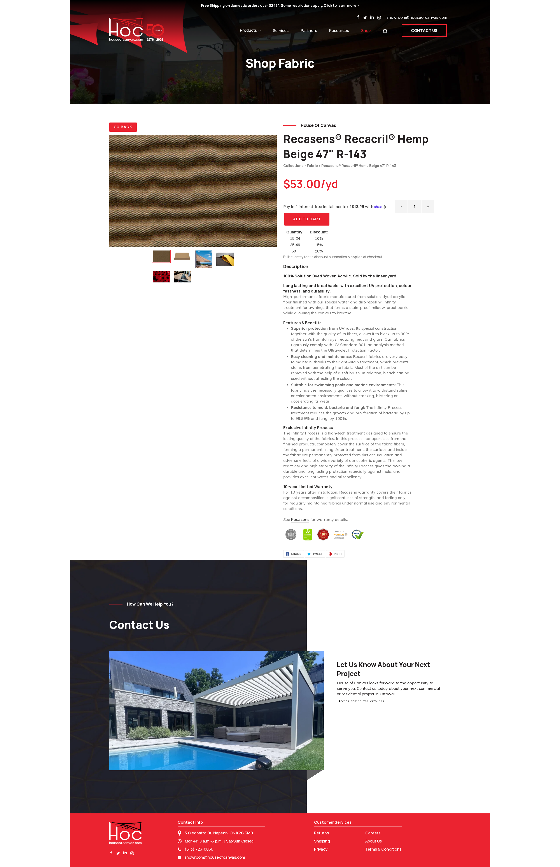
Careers (372, 832)
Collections (293, 165)
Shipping (322, 841)
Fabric (312, 165)
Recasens (300, 519)
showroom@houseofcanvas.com (417, 17)
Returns (321, 832)
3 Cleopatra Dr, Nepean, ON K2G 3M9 (219, 832)
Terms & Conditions (383, 849)
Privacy (320, 849)
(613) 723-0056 (199, 849)
